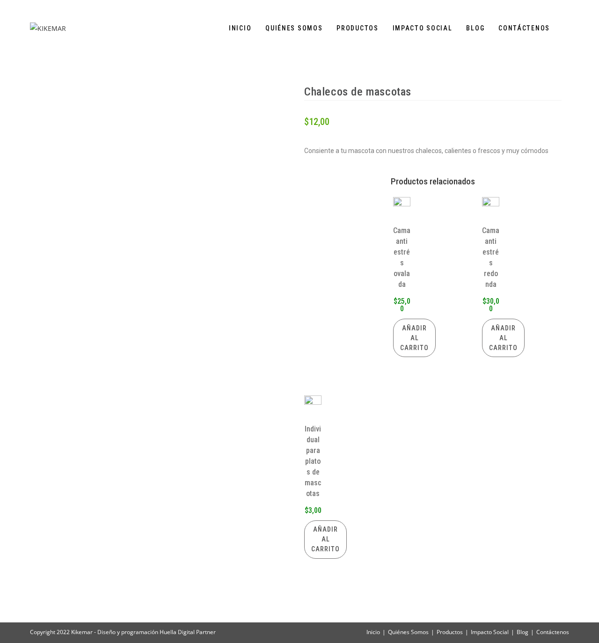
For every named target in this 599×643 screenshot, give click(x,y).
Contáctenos (552, 632)
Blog (522, 632)
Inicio (373, 632)
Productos (450, 632)
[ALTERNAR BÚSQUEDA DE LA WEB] (566, 28)
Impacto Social (490, 632)
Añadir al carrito (414, 337)
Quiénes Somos (408, 632)
